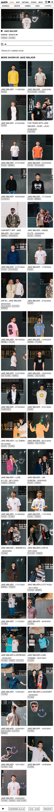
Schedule (5, 6)
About (40, 2)
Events (33, 2)
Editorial (25, 2)
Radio (12, 2)
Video (37, 6)
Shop (18, 2)
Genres (28, 6)
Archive (17, 6)
